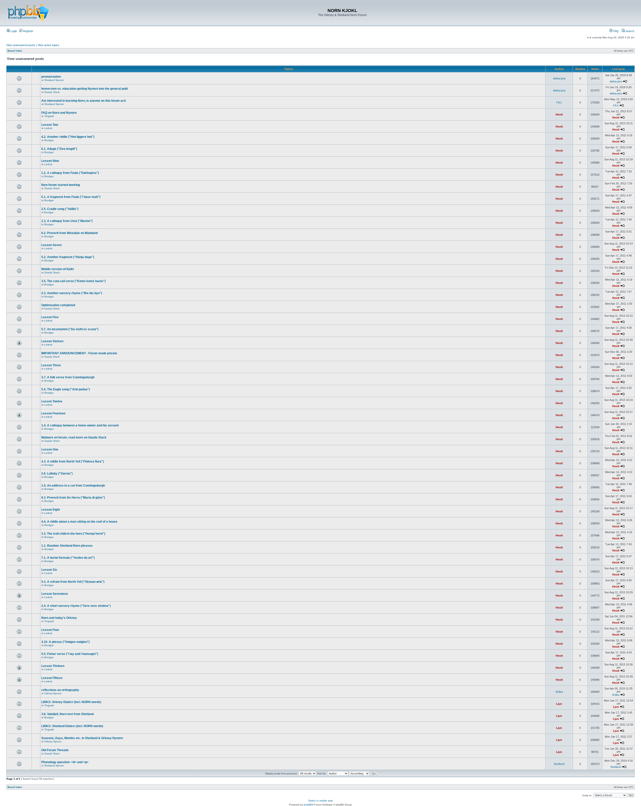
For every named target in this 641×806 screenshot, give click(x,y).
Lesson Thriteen (52, 666)
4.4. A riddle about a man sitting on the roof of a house (79, 521)
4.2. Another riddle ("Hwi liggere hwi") (67, 137)
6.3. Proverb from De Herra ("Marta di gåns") (73, 497)
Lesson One (49, 449)
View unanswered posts (20, 45)
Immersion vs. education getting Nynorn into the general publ (84, 88)
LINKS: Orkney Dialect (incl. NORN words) (71, 702)
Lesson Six (49, 569)
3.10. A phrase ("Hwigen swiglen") (65, 642)
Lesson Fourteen (53, 413)
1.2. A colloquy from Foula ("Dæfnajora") (70, 173)
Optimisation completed (58, 305)
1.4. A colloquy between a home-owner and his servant (80, 425)
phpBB (308, 804)
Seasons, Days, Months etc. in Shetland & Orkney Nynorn (82, 738)
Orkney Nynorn (53, 693)
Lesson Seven (51, 245)
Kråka (559, 691)
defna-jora (559, 78)
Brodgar (49, 140)
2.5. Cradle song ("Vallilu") (59, 209)
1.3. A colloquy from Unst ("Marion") (67, 221)
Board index (15, 50)
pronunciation (51, 76)
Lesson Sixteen (52, 341)
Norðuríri (559, 763)
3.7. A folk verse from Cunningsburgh (67, 377)
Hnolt (559, 114)
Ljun (559, 703)
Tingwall (49, 116)
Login (13, 31)
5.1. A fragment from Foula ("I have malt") (70, 197)
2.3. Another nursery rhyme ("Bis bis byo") (71, 293)
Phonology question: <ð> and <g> (64, 762)
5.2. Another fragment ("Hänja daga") (67, 257)
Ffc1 (559, 102)
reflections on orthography (60, 690)
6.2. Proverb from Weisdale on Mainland (69, 233)
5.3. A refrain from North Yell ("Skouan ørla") (72, 582)
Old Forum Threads (55, 750)
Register (27, 31)
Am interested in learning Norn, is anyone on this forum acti (83, 100)
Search (629, 31)
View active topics (48, 45)
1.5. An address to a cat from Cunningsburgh (73, 485)
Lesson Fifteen (51, 678)
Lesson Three (51, 365)
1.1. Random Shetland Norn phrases (67, 545)
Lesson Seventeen (54, 594)
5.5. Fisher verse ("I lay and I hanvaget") (69, 654)
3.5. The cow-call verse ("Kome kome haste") (73, 281)
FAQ (615, 31)
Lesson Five (50, 317)
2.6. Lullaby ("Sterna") (57, 473)
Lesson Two (49, 125)
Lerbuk (48, 128)
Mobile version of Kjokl (57, 269)
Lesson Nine (50, 161)
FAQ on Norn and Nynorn (59, 112)
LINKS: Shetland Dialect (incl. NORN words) (72, 726)
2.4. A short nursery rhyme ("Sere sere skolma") (76, 606)
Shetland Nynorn (54, 80)
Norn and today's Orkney (59, 618)
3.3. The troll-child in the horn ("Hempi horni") (73, 533)
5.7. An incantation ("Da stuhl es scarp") (69, 329)
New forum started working (60, 185)
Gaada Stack (52, 92)
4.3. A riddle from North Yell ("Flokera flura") (72, 461)
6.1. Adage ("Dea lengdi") (59, 149)
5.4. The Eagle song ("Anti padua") (65, 389)
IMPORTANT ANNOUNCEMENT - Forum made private (79, 353)
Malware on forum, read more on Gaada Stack (73, 437)
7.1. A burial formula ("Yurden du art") (68, 557)
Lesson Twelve (51, 401)
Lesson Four (50, 630)
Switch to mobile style (320, 800)
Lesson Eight (50, 509)
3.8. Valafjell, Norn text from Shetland (67, 714)
